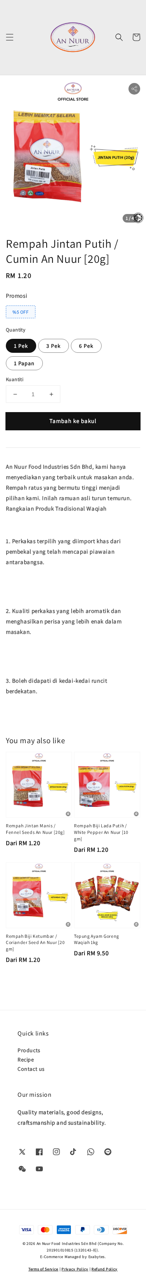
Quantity (15, 329)
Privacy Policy (75, 1269)
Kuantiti (14, 379)
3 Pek (53, 345)
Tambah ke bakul (73, 421)
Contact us (31, 1068)
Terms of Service (43, 1269)
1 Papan (24, 363)
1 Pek (21, 345)
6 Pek (86, 345)
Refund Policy (104, 1269)
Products (29, 1050)
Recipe (26, 1059)
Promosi (16, 295)
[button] (9, 37)
